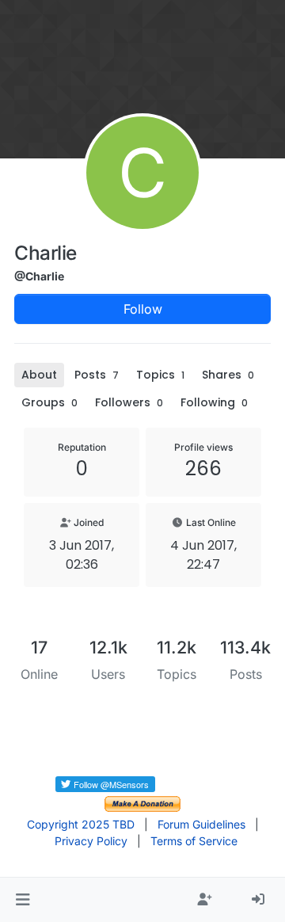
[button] (22, 900)
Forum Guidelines (201, 824)
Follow (143, 309)
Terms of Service (194, 841)
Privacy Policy (91, 841)
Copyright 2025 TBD (81, 824)
